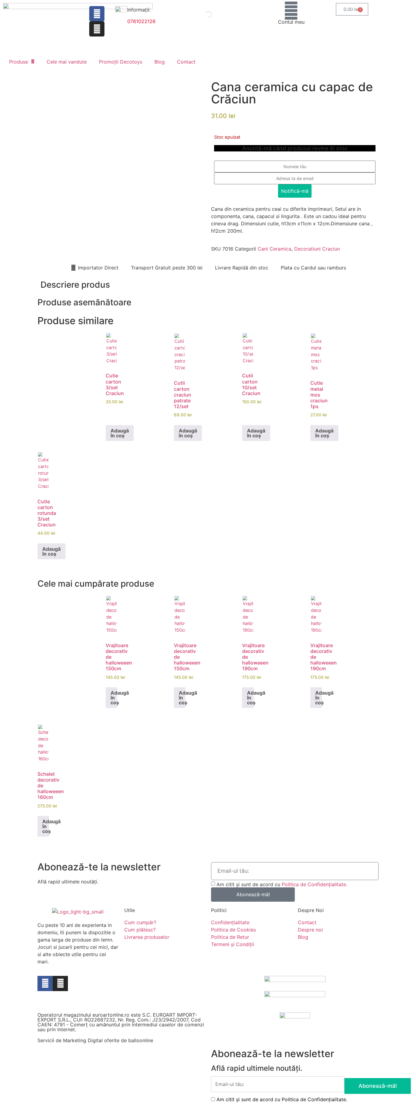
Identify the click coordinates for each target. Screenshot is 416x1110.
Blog (159, 62)
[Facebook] (96, 13)
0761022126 (141, 21)
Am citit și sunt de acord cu (282, 884)
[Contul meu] (291, 10)
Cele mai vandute (67, 62)
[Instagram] (96, 28)
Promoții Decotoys (120, 62)
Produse (18, 62)
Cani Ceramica (274, 249)
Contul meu (291, 22)
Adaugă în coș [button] (120, 433)
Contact (186, 62)
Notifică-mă (294, 191)
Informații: (138, 10)
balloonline (140, 1040)
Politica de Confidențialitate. (314, 884)
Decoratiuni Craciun (317, 249)
